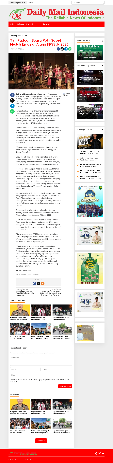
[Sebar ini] (58, 49)
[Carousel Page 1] (85, 57)
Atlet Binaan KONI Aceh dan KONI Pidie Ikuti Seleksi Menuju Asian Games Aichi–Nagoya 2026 (91, 153)
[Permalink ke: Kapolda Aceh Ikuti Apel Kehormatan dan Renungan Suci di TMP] (62, 310)
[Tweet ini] (62, 49)
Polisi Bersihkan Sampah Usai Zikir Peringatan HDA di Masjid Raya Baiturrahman (40, 337)
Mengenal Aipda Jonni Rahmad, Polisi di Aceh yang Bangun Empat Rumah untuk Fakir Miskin (19, 319)
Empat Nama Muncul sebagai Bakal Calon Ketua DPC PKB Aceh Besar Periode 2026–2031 (90, 51)
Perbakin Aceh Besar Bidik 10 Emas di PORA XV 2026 (90, 165)
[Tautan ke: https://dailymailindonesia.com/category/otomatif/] (102, 66)
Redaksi (29, 460)
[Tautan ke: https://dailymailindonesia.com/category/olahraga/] (102, 130)
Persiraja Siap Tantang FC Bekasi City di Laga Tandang (90, 177)
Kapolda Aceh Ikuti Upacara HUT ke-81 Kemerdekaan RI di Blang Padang (40, 319)
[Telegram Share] (66, 49)
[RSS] (42, 283)
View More (41, 441)
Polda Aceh (13, 49)
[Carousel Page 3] (90, 57)
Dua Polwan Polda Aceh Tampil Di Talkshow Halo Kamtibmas (25, 292)
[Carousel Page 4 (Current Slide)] (92, 57)
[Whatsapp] (70, 49)
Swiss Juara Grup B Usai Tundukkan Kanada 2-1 (89, 159)
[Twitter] (38, 283)
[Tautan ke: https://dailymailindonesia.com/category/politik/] (102, 41)
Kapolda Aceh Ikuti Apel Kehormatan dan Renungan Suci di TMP (61, 319)
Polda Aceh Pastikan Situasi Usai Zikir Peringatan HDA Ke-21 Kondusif (18, 337)
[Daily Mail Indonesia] (56, 13)
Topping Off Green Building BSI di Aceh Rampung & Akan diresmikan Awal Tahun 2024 (50, 292)
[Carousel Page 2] (87, 57)
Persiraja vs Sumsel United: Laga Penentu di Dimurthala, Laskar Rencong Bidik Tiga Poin (90, 171)
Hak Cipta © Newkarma (16, 460)
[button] (103, 3)
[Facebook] (34, 283)
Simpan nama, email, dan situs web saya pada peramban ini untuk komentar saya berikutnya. (40, 380)
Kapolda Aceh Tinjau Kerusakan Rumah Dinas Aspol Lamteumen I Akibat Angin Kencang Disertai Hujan (62, 337)
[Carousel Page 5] (95, 57)
